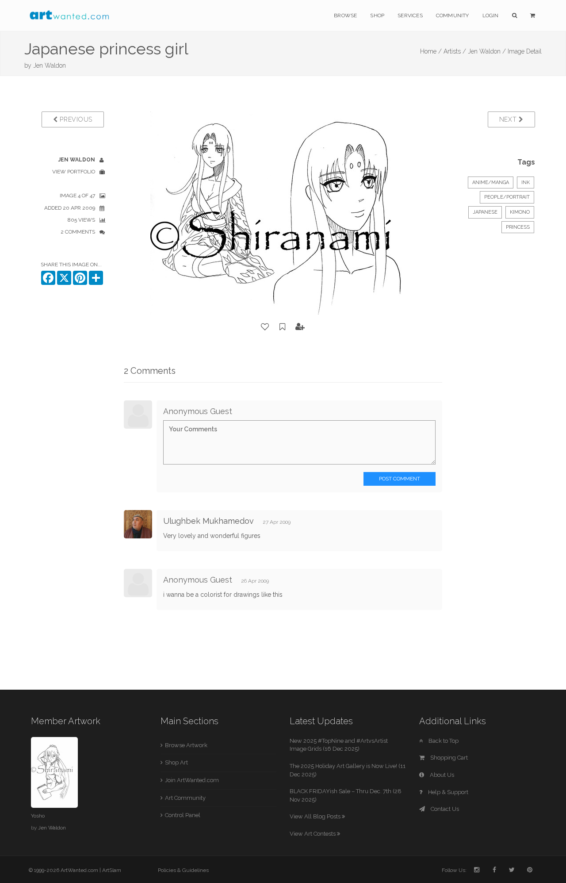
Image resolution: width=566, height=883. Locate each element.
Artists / (455, 51)
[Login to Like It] (265, 327)
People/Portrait (507, 197)
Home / (431, 51)
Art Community (185, 798)
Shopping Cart (448, 757)
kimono (520, 212)
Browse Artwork (186, 745)
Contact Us (444, 809)
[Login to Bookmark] (282, 327)
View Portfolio (73, 172)
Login (490, 15)
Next (509, 119)
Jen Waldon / (487, 51)
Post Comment (399, 479)
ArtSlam (111, 870)
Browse (345, 15)
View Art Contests (313, 833)
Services (410, 15)
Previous (75, 119)
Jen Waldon (49, 65)
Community (452, 15)
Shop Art (176, 762)
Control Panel (182, 815)
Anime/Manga (490, 182)
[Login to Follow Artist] (300, 327)
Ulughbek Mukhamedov (208, 521)
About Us (441, 775)
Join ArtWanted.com (192, 780)
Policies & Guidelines (183, 870)
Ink (525, 182)
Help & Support (447, 792)
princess (518, 227)
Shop (377, 15)
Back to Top (443, 740)
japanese (485, 212)
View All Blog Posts (316, 816)
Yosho (38, 816)
